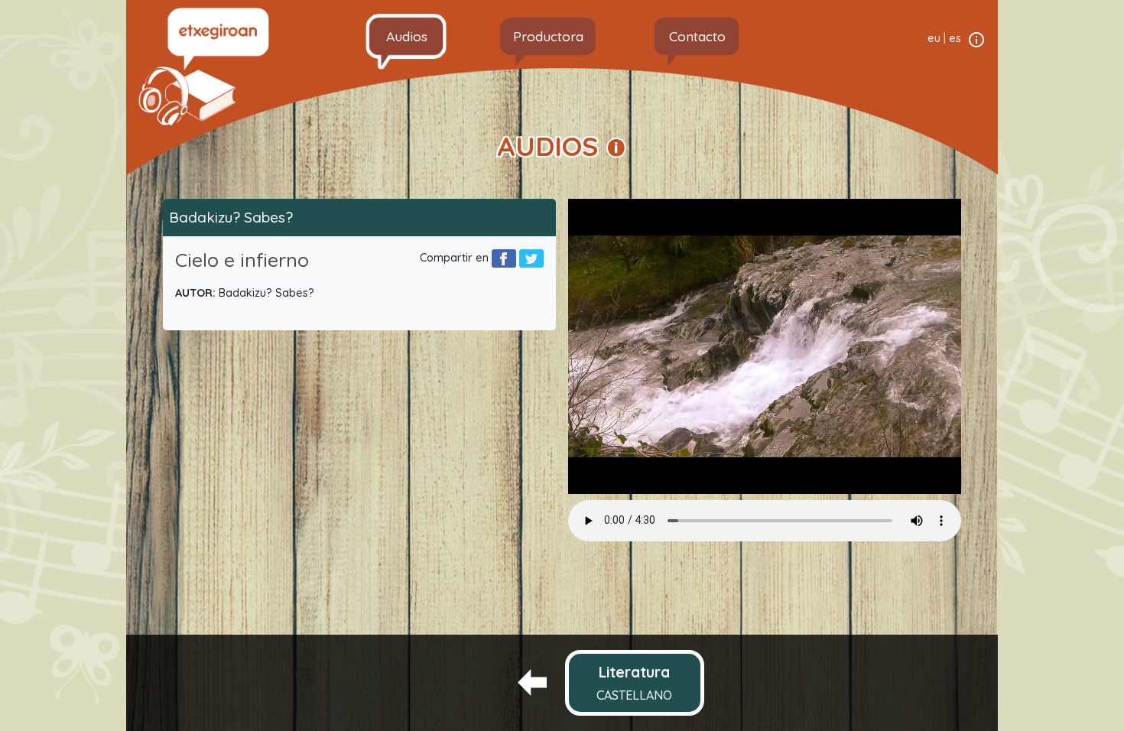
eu (933, 38)
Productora (548, 36)
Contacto (697, 36)
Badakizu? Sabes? (231, 217)
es (955, 38)
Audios (406, 36)
